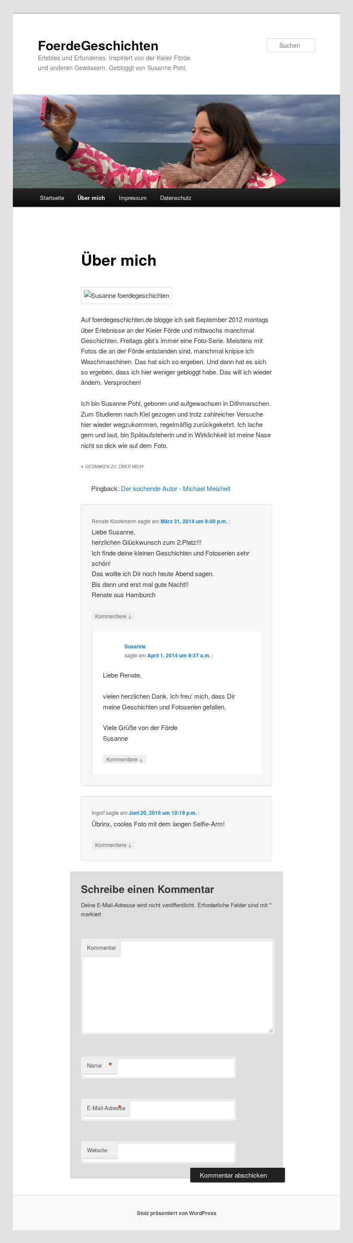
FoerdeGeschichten (98, 45)
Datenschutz (176, 197)
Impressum (133, 197)
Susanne (135, 646)
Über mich (91, 197)
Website (97, 1150)
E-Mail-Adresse (106, 1108)
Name (99, 1065)
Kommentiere (113, 616)
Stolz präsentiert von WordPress (177, 1213)
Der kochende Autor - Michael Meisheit (175, 488)
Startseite (52, 197)
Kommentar (101, 947)
